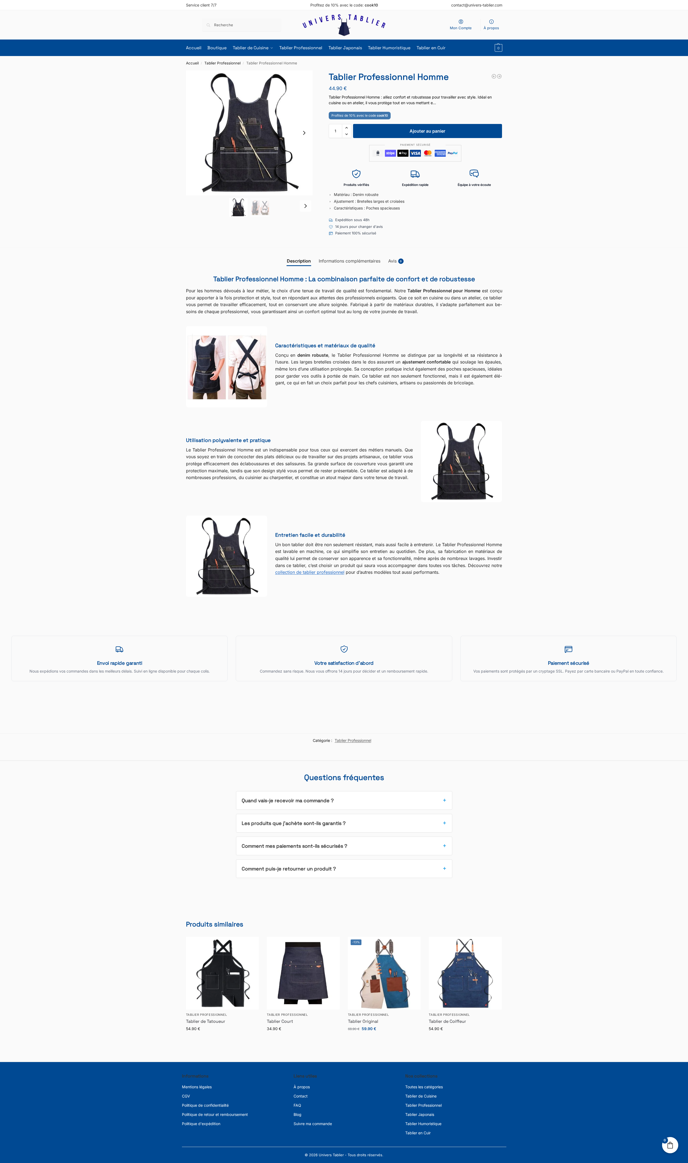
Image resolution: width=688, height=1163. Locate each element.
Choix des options (222, 1040)
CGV (186, 1096)
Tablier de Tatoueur (205, 1021)
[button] (497, 48)
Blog (297, 1114)
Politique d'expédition (201, 1123)
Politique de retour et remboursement (215, 1114)
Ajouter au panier (427, 131)
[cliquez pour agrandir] (249, 132)
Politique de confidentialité (205, 1105)
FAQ (297, 1105)
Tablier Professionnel (222, 63)
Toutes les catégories (424, 1087)
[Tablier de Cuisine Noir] (499, 76)
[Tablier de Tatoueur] (222, 973)
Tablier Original (363, 1021)
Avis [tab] (395, 261)
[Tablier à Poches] (494, 76)
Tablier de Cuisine (421, 1096)
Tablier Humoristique (423, 1123)
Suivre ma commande (313, 1123)
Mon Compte (461, 28)
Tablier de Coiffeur (447, 1021)
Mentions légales (197, 1087)
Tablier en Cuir (418, 1133)
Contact (301, 1096)
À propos (491, 28)
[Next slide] (304, 133)
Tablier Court (280, 1021)
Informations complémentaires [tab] (349, 261)
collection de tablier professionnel (309, 572)
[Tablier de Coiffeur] (465, 973)
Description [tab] (299, 261)
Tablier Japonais (419, 1114)
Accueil (192, 63)
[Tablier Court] (303, 973)
